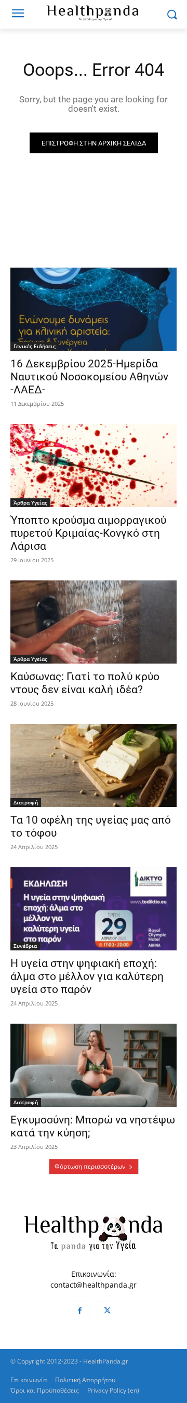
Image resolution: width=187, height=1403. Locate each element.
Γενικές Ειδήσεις (35, 346)
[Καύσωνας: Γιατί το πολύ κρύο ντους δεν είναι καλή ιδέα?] (93, 622)
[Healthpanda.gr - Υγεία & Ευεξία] (93, 12)
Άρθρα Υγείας (30, 502)
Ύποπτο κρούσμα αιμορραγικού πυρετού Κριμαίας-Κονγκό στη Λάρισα (88, 533)
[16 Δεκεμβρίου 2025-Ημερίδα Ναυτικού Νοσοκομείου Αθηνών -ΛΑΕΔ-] (93, 309)
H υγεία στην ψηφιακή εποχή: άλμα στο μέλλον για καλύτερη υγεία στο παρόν (87, 976)
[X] (107, 1311)
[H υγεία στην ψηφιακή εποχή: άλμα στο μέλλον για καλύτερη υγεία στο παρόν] (93, 908)
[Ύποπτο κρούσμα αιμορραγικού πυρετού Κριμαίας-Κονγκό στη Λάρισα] (93, 465)
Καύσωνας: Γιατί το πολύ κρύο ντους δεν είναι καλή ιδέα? (84, 683)
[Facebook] (80, 1311)
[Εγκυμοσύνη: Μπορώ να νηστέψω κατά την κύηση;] (93, 1065)
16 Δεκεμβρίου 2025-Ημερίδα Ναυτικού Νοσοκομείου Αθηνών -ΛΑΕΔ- (89, 377)
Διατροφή (26, 802)
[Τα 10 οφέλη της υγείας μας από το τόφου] (93, 765)
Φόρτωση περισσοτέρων (90, 1166)
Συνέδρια (25, 945)
